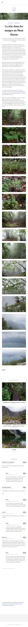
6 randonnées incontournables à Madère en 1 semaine (14, 402)
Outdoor (10, 23)
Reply (24, 462)
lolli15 (4, 512)
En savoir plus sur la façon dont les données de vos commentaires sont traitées (13, 604)
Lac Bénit (14, 449)
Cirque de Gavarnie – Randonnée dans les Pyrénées (14, 426)
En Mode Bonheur (6, 487)
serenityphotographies (8, 462)
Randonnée (17, 23)
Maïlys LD (4, 537)
